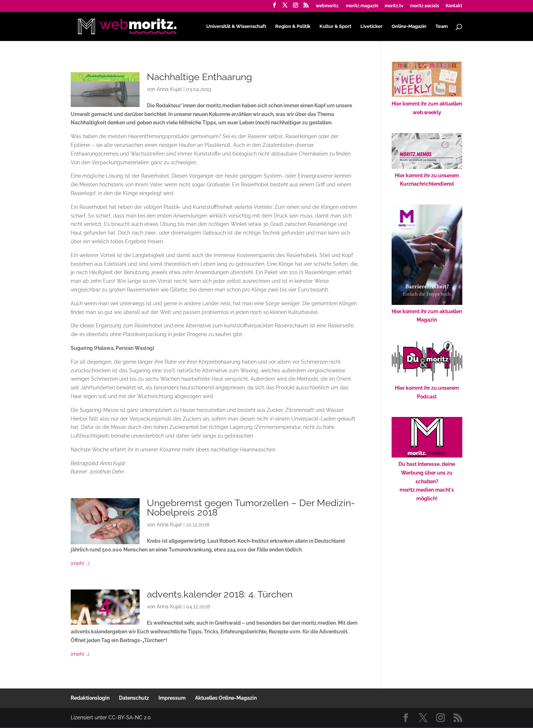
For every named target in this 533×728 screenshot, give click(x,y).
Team (441, 26)
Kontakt (454, 6)
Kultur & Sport (335, 26)
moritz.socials (424, 6)
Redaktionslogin (90, 698)
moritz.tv (394, 6)
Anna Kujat (169, 89)
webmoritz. (327, 6)
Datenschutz (134, 698)
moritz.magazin (362, 6)
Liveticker (371, 26)
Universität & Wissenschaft (236, 26)
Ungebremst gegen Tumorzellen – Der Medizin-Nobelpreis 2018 (251, 507)
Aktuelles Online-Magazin (226, 698)
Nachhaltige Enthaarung (199, 76)
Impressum (172, 698)
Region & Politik (292, 26)
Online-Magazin (409, 26)
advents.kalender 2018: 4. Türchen (220, 594)
